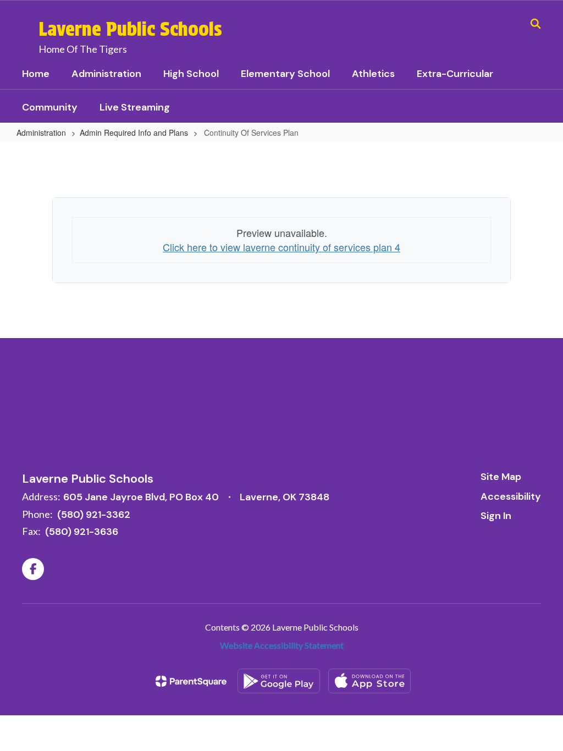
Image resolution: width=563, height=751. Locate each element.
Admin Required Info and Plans (134, 132)
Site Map (501, 476)
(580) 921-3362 (93, 514)
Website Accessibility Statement (282, 645)
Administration (41, 132)
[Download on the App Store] (369, 681)
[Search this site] (535, 23)
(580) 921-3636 (81, 531)
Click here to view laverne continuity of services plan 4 (281, 247)
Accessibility (511, 496)
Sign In (496, 515)
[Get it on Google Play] (279, 681)
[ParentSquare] (191, 681)
